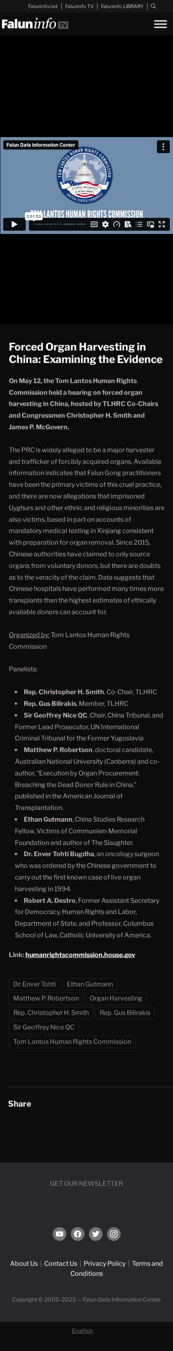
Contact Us (60, 1263)
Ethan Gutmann (90, 984)
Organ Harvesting (116, 998)
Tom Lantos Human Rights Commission (72, 1042)
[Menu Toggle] (160, 24)
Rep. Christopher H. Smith (51, 1013)
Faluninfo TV (79, 6)
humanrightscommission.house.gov (80, 955)
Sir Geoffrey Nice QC (43, 1027)
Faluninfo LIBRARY (122, 6)
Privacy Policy (105, 1263)
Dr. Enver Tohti (34, 984)
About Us (24, 1263)
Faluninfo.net (43, 6)
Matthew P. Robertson (46, 998)
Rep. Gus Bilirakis (125, 1013)
